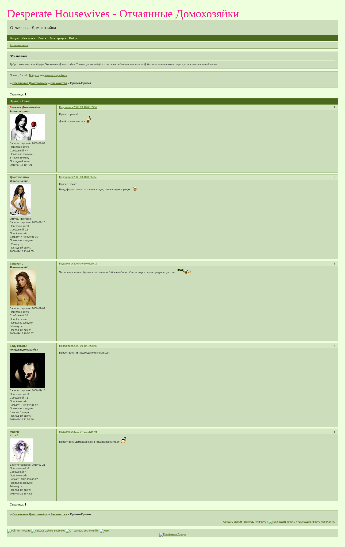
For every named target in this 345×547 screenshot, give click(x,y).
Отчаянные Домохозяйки (29, 83)
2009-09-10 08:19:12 (85, 263)
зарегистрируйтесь (56, 75)
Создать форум (232, 521)
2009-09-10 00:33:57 (85, 107)
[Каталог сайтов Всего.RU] (48, 530)
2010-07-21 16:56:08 (85, 431)
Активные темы (19, 45)
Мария (14, 432)
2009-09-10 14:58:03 (85, 345)
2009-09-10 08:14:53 (85, 177)
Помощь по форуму (256, 521)
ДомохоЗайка (19, 177)
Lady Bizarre (18, 346)
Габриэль (16, 263)
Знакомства (58, 83)
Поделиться (66, 107)
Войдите (34, 75)
